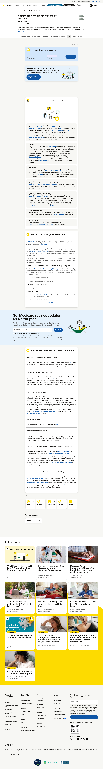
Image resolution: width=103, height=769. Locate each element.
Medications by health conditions (10, 712)
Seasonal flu (24, 727)
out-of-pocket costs (62, 248)
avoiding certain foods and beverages (37, 482)
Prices (26, 11)
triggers (65, 484)
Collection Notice (58, 708)
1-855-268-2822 (83, 749)
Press (38, 710)
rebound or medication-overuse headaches (43, 411)
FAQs (69, 36)
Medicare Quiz (36, 36)
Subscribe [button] (58, 330)
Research (39, 712)
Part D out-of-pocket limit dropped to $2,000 (41, 206)
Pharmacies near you (26, 700)
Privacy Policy (45, 339)
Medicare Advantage (35, 128)
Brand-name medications (11, 721)
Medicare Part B (43, 245)
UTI (22, 722)
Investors (39, 723)
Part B (68, 130)
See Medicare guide (32, 77)
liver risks (53, 462)
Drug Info (27, 23)
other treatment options (33, 413)
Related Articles (77, 36)
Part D (61, 128)
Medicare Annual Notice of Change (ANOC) (43, 127)
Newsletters (24, 717)
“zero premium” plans (35, 157)
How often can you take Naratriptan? (37, 392)
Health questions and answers (28, 730)
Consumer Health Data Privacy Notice (59, 715)
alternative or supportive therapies (36, 478)
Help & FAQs (40, 698)
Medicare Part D (31, 241)
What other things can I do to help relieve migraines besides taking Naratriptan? (49, 472)
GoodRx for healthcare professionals (26, 704)
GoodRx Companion (9, 727)
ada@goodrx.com (93, 749)
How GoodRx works (25, 698)
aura (56, 27)
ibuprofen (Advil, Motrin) (62, 453)
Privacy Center (57, 700)
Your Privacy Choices (59, 718)
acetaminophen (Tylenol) (63, 451)
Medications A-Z (9, 709)
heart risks (60, 462)
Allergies (23, 719)
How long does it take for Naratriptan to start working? (42, 357)
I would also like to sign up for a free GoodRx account (27, 333)
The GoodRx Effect (41, 715)
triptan (28, 27)
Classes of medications (10, 716)
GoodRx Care (8, 729)
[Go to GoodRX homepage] (7, 5)
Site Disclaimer (57, 706)
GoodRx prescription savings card (12, 706)
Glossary (45, 36)
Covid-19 (23, 725)
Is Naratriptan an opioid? (34, 419)
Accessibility (40, 700)
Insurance (7, 699)
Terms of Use (28, 339)
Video (22, 714)
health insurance (52, 146)
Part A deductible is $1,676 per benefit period (55, 171)
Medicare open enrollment (36, 137)
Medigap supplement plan (45, 160)
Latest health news (25, 711)
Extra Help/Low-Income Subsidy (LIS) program (47, 269)
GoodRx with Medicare (43, 295)
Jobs (38, 721)
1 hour (70, 362)
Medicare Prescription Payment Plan (39, 197)
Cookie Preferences (58, 711)
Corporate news (41, 726)
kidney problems (67, 462)
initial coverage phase (58, 214)
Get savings (71, 57)
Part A (61, 130)
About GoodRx (40, 707)
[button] (54, 5)
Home (19, 11)
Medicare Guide (25, 36)
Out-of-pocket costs (9, 719)
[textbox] (32, 330)
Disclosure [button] (73, 44)
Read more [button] (21, 31)
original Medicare (54, 130)
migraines (44, 27)
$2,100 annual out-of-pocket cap (39, 251)
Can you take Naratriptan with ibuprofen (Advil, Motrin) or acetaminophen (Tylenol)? (50, 446)
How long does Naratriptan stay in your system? (40, 372)
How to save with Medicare (57, 36)
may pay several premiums (47, 148)
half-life (52, 379)
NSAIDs (50, 453)
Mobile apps (8, 702)
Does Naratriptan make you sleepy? (37, 430)
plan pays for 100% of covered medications (41, 224)
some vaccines (38, 174)
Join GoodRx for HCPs (96, 1)
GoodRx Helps (40, 718)
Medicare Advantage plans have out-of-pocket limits (43, 184)
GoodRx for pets (8, 724)
